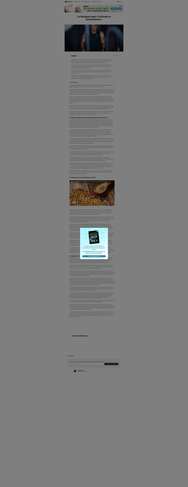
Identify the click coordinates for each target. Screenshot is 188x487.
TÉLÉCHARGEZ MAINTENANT (94, 256)
